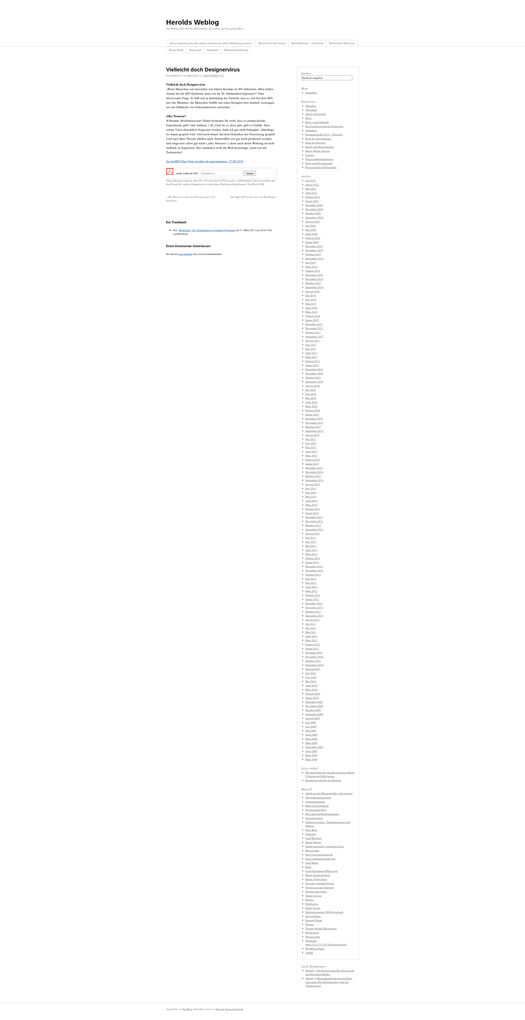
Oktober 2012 (313, 574)
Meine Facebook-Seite (317, 875)
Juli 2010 (310, 673)
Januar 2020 (312, 242)
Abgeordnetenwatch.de (318, 797)
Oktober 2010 (313, 661)
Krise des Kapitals (315, 143)
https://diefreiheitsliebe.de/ (320, 859)
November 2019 (314, 250)
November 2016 (314, 373)
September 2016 (314, 381)
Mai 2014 (310, 496)
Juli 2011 (310, 624)
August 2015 (312, 435)
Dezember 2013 (314, 517)
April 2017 (311, 353)
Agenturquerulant (315, 801)
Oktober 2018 (313, 283)
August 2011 (312, 620)
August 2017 (312, 340)
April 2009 (311, 735)
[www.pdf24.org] (169, 172)
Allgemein (311, 110)
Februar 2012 (312, 595)
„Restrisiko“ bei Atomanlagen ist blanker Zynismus (206, 230)
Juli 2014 (310, 488)
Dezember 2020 (314, 205)
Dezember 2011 (314, 603)
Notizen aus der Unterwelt (319, 887)
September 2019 (314, 258)
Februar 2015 (312, 459)
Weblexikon (312, 932)
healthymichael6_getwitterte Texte (324, 846)
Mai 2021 (310, 188)
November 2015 (314, 423)
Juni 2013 (310, 542)
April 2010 (311, 685)
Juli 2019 (310, 262)
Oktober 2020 (313, 213)
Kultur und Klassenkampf (319, 147)
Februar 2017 (312, 361)
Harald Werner (313, 842)
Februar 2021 (312, 197)
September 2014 (314, 480)
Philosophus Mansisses (342, 43)
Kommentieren (199, 184)
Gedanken (311, 130)
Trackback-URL (255, 184)
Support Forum (313, 920)
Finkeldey (311, 834)
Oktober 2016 (313, 377)
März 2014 (311, 505)
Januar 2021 (312, 201)
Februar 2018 (312, 316)
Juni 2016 (310, 394)
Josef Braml (311, 863)
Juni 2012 (310, 579)
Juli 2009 (310, 722)
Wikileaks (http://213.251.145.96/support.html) (326, 942)
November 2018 (314, 279)
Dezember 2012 (314, 566)
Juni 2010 (310, 677)
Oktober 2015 (313, 427)
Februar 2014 (312, 509)
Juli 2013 (310, 537)
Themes (309, 924)
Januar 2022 (312, 184)
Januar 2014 (312, 513)
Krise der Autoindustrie (318, 138)
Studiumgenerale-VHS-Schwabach (324, 912)
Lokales (309, 155)
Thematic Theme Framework (229, 1009)
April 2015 (311, 451)
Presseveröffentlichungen (319, 159)
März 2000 (311, 759)
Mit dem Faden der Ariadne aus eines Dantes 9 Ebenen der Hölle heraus (330, 774)
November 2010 (314, 657)
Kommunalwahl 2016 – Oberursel (324, 134)
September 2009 (314, 714)
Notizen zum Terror (316, 891)
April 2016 (311, 402)
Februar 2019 (312, 271)
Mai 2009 (310, 730)
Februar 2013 (312, 558)
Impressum (195, 50)
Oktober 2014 (313, 476)
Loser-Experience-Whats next (321, 871)
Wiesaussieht (312, 937)
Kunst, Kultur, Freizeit (317, 151)
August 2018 (312, 291)
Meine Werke (176, 50)
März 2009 (311, 739)
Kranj (308, 867)
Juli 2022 (310, 180)
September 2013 (314, 529)
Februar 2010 (312, 693)
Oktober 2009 (313, 710)
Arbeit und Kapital (315, 114)
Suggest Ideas (313, 916)
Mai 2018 (310, 303)
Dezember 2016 (314, 369)
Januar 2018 (312, 320)
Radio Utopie (312, 908)
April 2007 (311, 751)
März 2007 (311, 755)
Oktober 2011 (313, 611)
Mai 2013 (310, 546)
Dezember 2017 (314, 324)
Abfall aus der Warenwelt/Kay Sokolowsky (329, 793)
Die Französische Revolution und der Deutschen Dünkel (330, 972)
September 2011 (314, 615)
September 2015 (314, 431)
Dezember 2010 (314, 652)
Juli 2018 (310, 295)
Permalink (176, 184)
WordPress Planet (314, 948)
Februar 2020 (312, 238)
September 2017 (314, 336)
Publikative (311, 904)
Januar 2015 (312, 464)
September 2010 (314, 665)
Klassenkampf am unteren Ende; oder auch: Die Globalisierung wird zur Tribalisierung (329, 982)
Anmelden (311, 92)
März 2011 (311, 640)
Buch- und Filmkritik (317, 122)
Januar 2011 (312, 648)
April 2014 (311, 501)
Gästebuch (212, 50)
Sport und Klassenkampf (318, 163)
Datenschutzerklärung (236, 50)
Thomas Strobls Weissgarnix (321, 928)
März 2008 (311, 743)
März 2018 (311, 312)
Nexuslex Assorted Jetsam (319, 883)
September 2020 (314, 217)
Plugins (309, 900)
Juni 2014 (310, 492)
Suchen (306, 73)
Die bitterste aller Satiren (272, 43)
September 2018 (314, 287)
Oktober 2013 (313, 525)
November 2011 (314, 607)
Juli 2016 (310, 390)
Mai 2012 (310, 583)
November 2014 (314, 472)
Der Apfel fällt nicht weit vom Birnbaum (253, 197)
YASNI (309, 953)
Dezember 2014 (314, 468)
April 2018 (311, 308)
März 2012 (311, 591)
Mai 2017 (310, 349)
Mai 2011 (310, 632)
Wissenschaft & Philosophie (220, 180)
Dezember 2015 (314, 418)
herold (176, 75)
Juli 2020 (310, 225)
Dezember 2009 (314, 702)
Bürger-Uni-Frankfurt (317, 806)
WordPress (188, 1009)
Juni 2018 (310, 299)
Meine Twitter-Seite (316, 879)
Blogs (308, 118)
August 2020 (312, 221)
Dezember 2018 (314, 275)
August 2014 (312, 484)
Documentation (314, 818)
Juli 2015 (310, 439)
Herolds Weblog (192, 22)
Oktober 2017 (313, 332)
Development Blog (315, 810)
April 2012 (311, 587)
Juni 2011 (310, 628)
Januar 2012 (312, 599)
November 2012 (314, 570)
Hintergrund (312, 850)
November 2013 (314, 521)
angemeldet (185, 254)
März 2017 (311, 357)
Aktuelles (198, 180)
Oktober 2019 (313, 254)
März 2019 (311, 266)
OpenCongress (313, 895)
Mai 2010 (310, 681)
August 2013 (312, 533)
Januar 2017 (312, 365)
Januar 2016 (312, 414)
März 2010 (311, 689)
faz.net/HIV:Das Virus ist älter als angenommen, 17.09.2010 (204, 161)
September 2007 (314, 747)
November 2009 (314, 706)
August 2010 (312, 669)
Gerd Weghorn (313, 838)
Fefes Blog (311, 830)
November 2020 (314, 209)
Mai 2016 (310, 398)
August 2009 (312, 718)
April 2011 (311, 636)
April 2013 (311, 550)
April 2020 (311, 234)
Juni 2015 (310, 443)
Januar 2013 (312, 562)
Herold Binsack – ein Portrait (307, 43)
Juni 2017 (310, 345)
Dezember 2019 (314, 246)
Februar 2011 (312, 644)
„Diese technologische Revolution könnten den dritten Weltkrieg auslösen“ (211, 43)
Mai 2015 (310, 447)
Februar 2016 (312, 410)
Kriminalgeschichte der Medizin (323, 780)
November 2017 (314, 328)
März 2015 (311, 455)
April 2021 (311, 193)
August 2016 (312, 386)
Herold (309, 970)
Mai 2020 (310, 230)
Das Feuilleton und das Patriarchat (324, 126)
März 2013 (311, 554)
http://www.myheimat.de (319, 854)
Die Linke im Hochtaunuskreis (322, 814)
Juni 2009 (310, 726)
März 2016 (311, 406)
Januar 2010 (312, 698)
